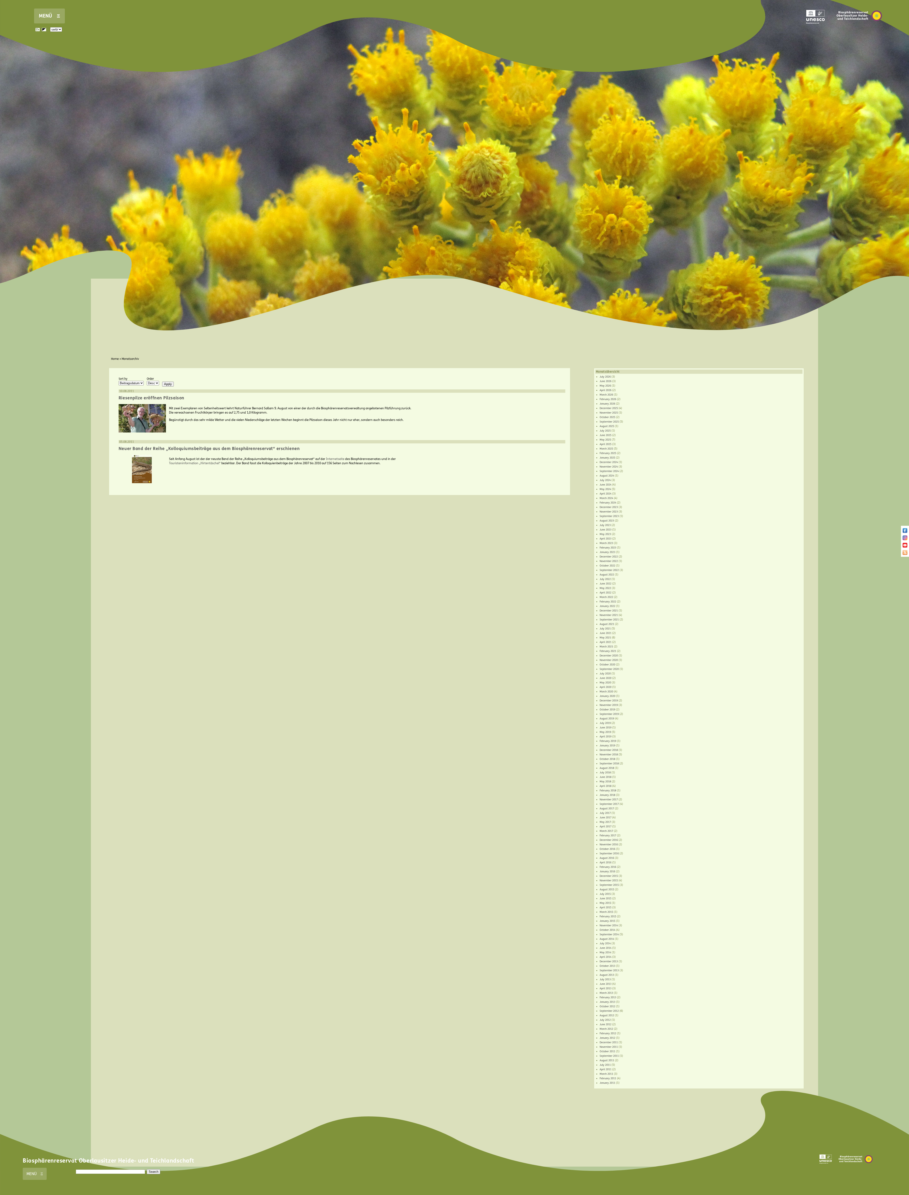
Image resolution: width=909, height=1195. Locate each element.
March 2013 (606, 992)
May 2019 (605, 732)
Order (150, 378)
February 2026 (608, 399)
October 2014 (607, 930)
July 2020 (605, 673)
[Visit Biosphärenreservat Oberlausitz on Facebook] (905, 532)
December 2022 (609, 556)
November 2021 (609, 615)
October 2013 (607, 966)
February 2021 (608, 651)
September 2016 (609, 853)
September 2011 (609, 1055)
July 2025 (605, 430)
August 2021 (607, 624)
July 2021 (605, 628)
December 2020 (609, 655)
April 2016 (605, 862)
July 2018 (605, 772)
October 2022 (607, 565)
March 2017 (606, 831)
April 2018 (605, 786)
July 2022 (605, 579)
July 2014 (605, 943)
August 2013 (607, 975)
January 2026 (607, 403)
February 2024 (608, 502)
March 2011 (606, 1073)
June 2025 (605, 435)
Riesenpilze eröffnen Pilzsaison (151, 398)
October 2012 (607, 1006)
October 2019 (607, 709)
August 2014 (607, 939)
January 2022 (607, 606)
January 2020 (607, 696)
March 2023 (606, 543)
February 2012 (608, 1033)
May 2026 (605, 385)
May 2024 (605, 489)
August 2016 (607, 858)
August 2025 (607, 426)
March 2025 (606, 448)
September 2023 (609, 516)
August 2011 (607, 1060)
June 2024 (605, 484)
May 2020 (605, 682)
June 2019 (605, 727)
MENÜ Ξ (49, 16)
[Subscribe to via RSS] (905, 554)
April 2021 (605, 642)
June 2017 (605, 817)
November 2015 (609, 880)
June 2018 (605, 777)
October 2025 (607, 417)
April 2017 (605, 826)
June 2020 (605, 678)
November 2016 (609, 844)
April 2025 (605, 444)
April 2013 (605, 988)
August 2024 (607, 475)
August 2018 (607, 768)
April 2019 (605, 736)
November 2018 (609, 754)
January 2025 (607, 457)
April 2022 (605, 592)
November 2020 (609, 660)
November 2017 (609, 799)
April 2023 (605, 538)
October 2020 (607, 664)
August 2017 (607, 808)
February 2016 (608, 867)
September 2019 (609, 714)
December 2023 (609, 507)
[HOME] (859, 28)
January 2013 (607, 1001)
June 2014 (605, 948)
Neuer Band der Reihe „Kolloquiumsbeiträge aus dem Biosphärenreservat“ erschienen (209, 448)
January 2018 (607, 795)
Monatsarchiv (130, 359)
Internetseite (335, 459)
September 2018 (609, 763)
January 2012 (607, 1037)
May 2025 (605, 439)
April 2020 (605, 687)
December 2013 (609, 961)
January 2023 (607, 552)
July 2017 (605, 813)
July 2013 (605, 979)
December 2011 (609, 1042)
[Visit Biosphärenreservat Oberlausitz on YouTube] (905, 546)
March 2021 (606, 646)
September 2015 (609, 885)
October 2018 (607, 759)
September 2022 (609, 570)
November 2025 (609, 412)
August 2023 (607, 520)
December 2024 (609, 462)
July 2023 (605, 525)
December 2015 (609, 876)
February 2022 (608, 601)
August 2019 (607, 718)
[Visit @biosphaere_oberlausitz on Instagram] (905, 539)
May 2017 (605, 822)
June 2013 (605, 983)
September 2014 (609, 934)
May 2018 (605, 781)
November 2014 (609, 925)
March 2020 (606, 691)
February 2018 (608, 790)
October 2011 (607, 1051)
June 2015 (605, 898)
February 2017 (608, 835)
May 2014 (605, 952)
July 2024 (605, 480)
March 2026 (606, 394)
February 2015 (608, 916)
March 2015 (606, 912)
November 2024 (609, 466)
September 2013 (609, 970)
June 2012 (605, 1024)
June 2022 (605, 583)
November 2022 (609, 561)
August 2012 (607, 1015)
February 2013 (608, 997)
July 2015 (605, 894)
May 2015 (605, 903)
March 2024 (606, 498)
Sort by (123, 378)
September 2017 (609, 804)
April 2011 (605, 1069)
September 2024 (609, 471)
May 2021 (605, 637)
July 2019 (605, 723)
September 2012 (609, 1010)
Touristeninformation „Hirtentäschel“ (195, 463)
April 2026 (605, 390)
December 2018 (609, 750)
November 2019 (609, 705)
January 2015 (607, 921)
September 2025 (609, 421)
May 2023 (605, 534)
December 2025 (609, 408)
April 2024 (605, 493)
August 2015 (607, 889)
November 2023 (609, 511)
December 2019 (609, 700)
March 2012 (606, 1028)
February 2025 (608, 453)
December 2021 (609, 610)
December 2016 (609, 840)
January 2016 (607, 871)
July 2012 (605, 1019)
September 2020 (609, 669)
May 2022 (605, 588)
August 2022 (607, 574)
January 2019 (607, 745)
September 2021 (609, 619)
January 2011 (607, 1082)
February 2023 (608, 547)
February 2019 (608, 741)
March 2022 (606, 597)
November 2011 (609, 1046)
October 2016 (607, 849)
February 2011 (608, 1078)
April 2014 (605, 957)
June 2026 (605, 381)
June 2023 (605, 529)
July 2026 (605, 376)
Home (115, 359)
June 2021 (605, 633)
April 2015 (605, 907)
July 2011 (605, 1064)
